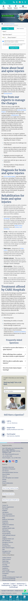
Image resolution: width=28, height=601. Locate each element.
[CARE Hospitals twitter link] (7, 461)
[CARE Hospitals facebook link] (10, 461)
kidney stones (18, 225)
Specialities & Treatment (9, 23)
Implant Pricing (14, 488)
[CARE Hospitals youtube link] (4, 461)
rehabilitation (15, 115)
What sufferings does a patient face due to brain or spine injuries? (13, 355)
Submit (14, 395)
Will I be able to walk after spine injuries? (13, 362)
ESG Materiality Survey (8, 494)
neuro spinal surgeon (10, 176)
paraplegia (7, 218)
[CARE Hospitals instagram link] (13, 461)
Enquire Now (14, 47)
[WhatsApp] (25, 590)
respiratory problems (20, 331)
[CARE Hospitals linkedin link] (16, 461)
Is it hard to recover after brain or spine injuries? (13, 348)
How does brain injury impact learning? (12, 369)
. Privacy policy (8, 593)
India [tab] (8, 28)
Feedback (3, 593)
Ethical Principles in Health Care (11, 499)
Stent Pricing (6, 488)
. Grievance (14, 593)
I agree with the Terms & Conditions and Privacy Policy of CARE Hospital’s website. (14, 41)
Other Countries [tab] (20, 28)
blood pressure (8, 93)
